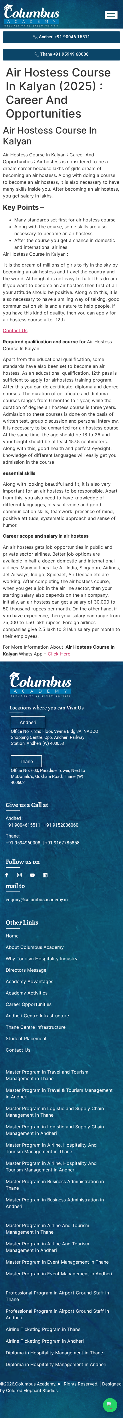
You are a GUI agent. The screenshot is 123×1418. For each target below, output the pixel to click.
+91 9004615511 (23, 825)
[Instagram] (21, 875)
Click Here (59, 654)
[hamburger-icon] (111, 15)
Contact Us (15, 330)
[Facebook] (8, 875)
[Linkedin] (47, 875)
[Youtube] (34, 875)
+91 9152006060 (60, 825)
